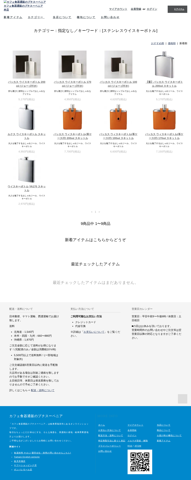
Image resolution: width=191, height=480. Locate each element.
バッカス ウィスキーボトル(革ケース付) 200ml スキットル (73, 136)
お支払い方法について (109, 430)
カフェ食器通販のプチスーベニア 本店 (23, 7)
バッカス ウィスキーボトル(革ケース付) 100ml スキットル (118, 136)
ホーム (101, 425)
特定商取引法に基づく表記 (111, 441)
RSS (130, 446)
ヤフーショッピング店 (25, 465)
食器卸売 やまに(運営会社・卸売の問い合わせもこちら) (42, 453)
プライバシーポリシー (109, 446)
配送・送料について (42, 390)
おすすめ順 (157, 43)
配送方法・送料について (110, 435)
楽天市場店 (19, 461)
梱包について (86, 17)
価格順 (172, 43)
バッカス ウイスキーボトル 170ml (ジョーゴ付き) (72, 83)
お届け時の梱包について (169, 435)
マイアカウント (118, 8)
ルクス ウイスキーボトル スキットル (27, 136)
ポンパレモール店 (23, 469)
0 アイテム (179, 9)
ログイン (152, 8)
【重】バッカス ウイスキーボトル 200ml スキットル (164, 83)
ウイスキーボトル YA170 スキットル (27, 188)
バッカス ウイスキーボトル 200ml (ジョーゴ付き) (26, 83)
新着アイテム (13, 17)
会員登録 (136, 8)
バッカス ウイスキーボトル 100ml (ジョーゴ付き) (118, 83)
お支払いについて (94, 331)
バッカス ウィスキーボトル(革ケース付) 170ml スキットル (164, 136)
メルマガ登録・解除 (138, 441)
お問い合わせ (110, 17)
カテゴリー (36, 17)
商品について (163, 430)
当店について (62, 17)
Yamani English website (27, 457)
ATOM (138, 446)
